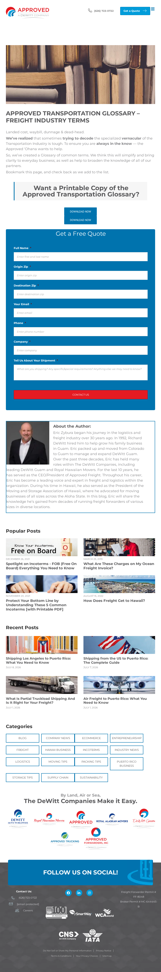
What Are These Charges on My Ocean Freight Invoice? (118, 566)
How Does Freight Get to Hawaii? (114, 601)
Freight (22, 750)
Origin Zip (22, 266)
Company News (58, 738)
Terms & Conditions (61, 956)
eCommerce (91, 738)
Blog (22, 738)
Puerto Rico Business (126, 764)
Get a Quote (131, 10)
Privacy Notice (103, 950)
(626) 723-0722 (104, 10)
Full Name (22, 248)
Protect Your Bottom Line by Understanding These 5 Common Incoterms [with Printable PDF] (36, 605)
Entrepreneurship (127, 738)
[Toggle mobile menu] (153, 9)
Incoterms (91, 750)
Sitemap (107, 956)
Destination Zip (26, 285)
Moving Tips (57, 761)
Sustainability (91, 777)
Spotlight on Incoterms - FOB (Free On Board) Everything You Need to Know (41, 566)
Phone (20, 323)
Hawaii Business (58, 750)
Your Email (23, 304)
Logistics (22, 761)
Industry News (127, 750)
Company (22, 341)
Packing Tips (91, 761)
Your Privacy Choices (87, 956)
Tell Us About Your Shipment (36, 360)
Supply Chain (58, 777)
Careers (28, 910)
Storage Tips (22, 777)
